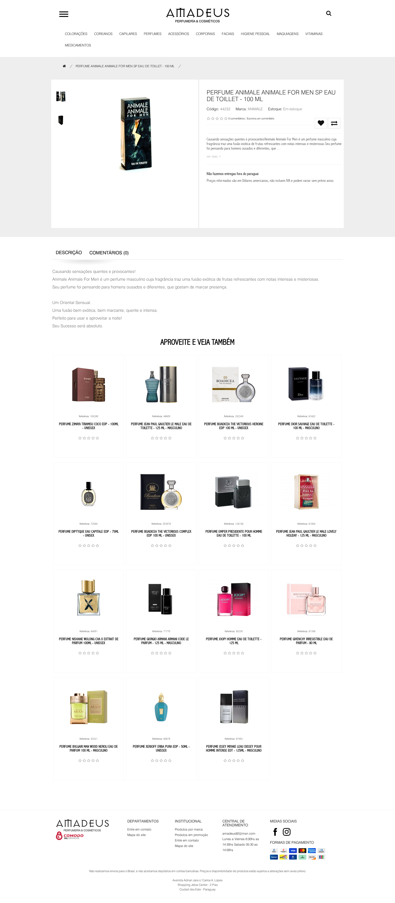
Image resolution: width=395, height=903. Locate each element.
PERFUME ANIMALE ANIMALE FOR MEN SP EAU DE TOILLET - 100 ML (125, 66)
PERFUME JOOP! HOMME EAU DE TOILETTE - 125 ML (234, 641)
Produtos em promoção (191, 835)
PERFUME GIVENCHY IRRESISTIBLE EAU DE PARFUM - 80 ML (306, 641)
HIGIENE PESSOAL (255, 34)
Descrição (69, 252)
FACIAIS (228, 34)
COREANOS (103, 34)
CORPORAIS (205, 34)
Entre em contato (139, 829)
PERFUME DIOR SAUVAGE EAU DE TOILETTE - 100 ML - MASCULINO (306, 426)
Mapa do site (136, 835)
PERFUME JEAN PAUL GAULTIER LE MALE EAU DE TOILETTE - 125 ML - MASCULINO (161, 426)
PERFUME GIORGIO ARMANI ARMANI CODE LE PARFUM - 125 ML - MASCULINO (161, 641)
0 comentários (236, 118)
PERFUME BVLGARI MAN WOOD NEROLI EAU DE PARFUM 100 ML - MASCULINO (88, 748)
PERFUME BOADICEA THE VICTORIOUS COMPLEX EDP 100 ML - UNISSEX (161, 533)
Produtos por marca (189, 829)
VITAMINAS (314, 34)
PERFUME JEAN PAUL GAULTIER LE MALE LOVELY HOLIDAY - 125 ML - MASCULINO (306, 533)
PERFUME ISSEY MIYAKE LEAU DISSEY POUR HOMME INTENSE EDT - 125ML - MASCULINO (234, 748)
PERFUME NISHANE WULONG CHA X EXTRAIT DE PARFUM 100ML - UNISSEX (88, 641)
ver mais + (214, 156)
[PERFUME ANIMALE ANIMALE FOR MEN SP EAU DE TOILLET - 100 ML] (60, 96)
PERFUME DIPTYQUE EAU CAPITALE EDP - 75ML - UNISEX (89, 533)
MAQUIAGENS (288, 34)
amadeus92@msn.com (238, 833)
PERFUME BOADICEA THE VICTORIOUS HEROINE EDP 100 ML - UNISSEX (233, 426)
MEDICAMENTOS (78, 45)
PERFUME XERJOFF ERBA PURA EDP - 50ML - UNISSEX (161, 748)
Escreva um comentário (260, 118)
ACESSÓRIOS (178, 34)
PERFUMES (152, 34)
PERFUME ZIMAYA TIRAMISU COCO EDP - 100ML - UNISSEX (88, 426)
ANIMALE (255, 109)
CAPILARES (128, 34)
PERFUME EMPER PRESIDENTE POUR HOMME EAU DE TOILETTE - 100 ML (234, 533)
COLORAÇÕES (76, 34)
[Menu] (64, 15)
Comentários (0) (109, 252)
